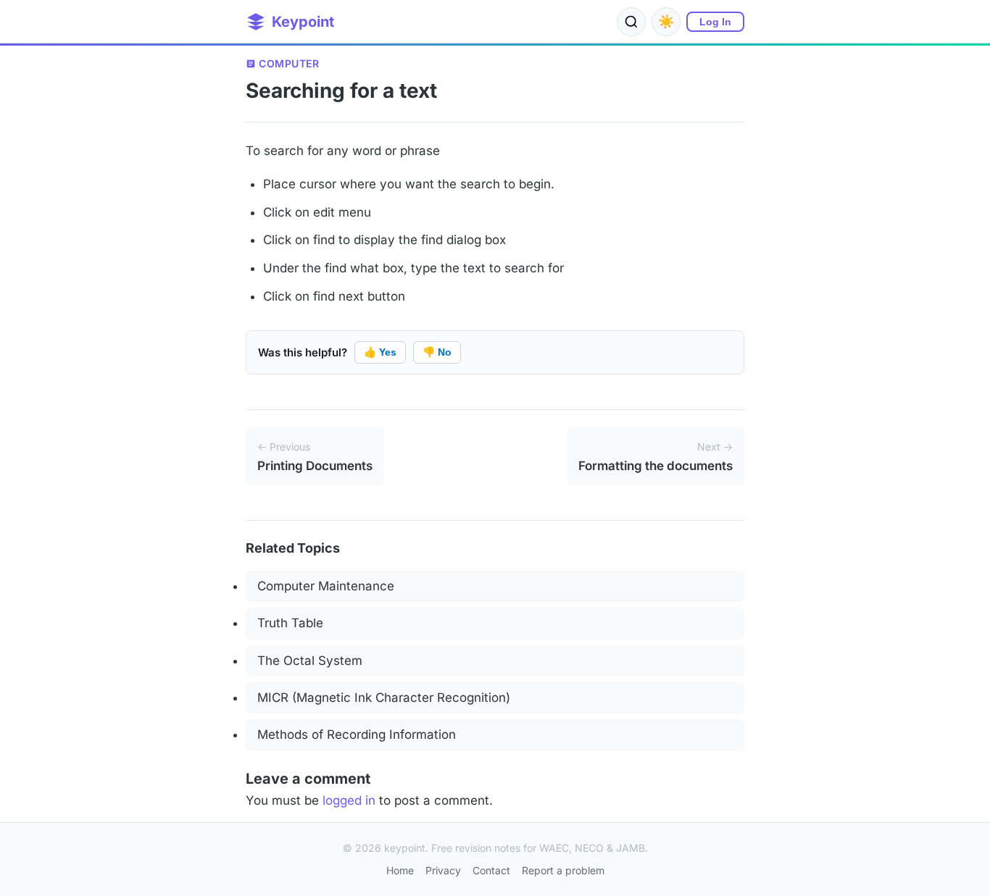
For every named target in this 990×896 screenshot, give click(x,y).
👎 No (437, 352)
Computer (289, 63)
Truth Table (290, 623)
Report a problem (563, 870)
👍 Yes (380, 352)
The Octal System (309, 660)
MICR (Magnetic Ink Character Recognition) (383, 697)
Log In (715, 22)
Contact (491, 870)
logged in (349, 800)
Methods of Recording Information (356, 734)
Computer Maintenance (325, 586)
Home (400, 870)
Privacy (443, 870)
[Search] (631, 21)
